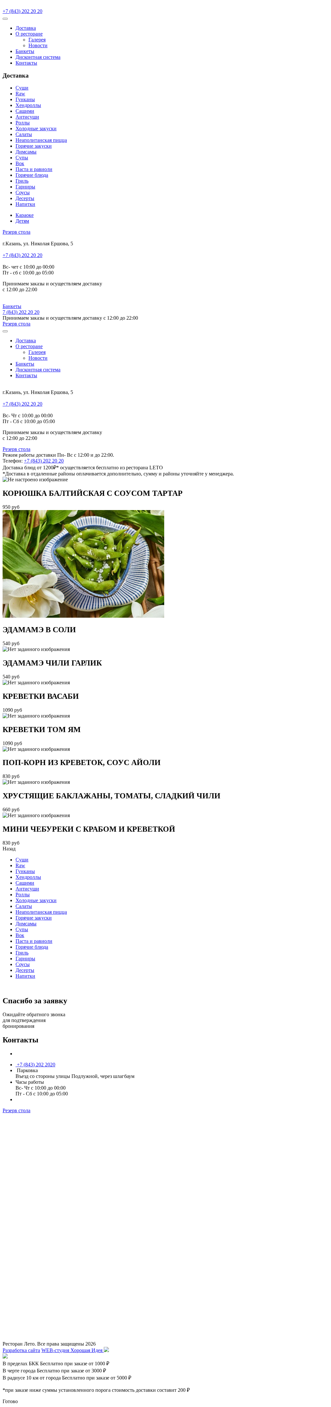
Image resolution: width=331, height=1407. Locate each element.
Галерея (37, 39)
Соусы (23, 192)
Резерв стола (16, 232)
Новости (38, 45)
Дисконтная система (38, 57)
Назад (9, 848)
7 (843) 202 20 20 (21, 312)
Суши (22, 88)
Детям (22, 221)
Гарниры (25, 186)
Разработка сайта (21, 1350)
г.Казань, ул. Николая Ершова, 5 (51, 1053)
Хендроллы (28, 105)
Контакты (26, 63)
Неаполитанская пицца (41, 140)
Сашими (25, 111)
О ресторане (29, 34)
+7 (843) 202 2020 (35, 1064)
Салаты (24, 134)
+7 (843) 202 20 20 (22, 11)
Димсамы (26, 152)
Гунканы (25, 99)
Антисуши (27, 117)
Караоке (25, 215)
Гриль (22, 181)
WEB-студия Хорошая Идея (72, 1350)
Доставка (26, 28)
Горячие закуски (34, 146)
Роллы (23, 122)
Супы (22, 157)
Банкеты (25, 51)
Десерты (25, 198)
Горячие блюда (32, 175)
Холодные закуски (36, 128)
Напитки (25, 204)
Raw (20, 93)
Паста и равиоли (34, 169)
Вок (20, 163)
